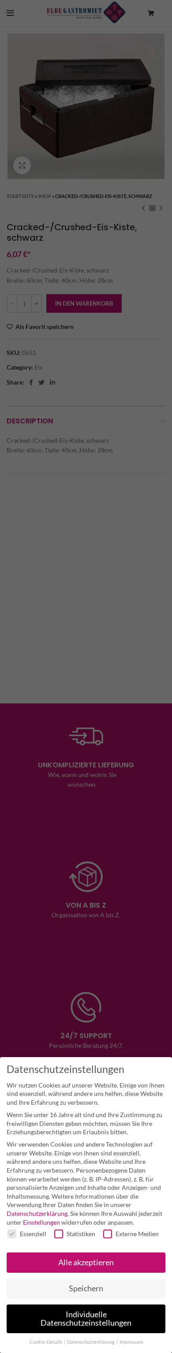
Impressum (131, 1342)
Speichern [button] (86, 1288)
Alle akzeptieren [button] (86, 1262)
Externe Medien (137, 1233)
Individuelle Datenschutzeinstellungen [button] (86, 1319)
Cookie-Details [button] (46, 1342)
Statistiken (81, 1233)
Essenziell (33, 1233)
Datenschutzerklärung (37, 1213)
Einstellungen (41, 1222)
